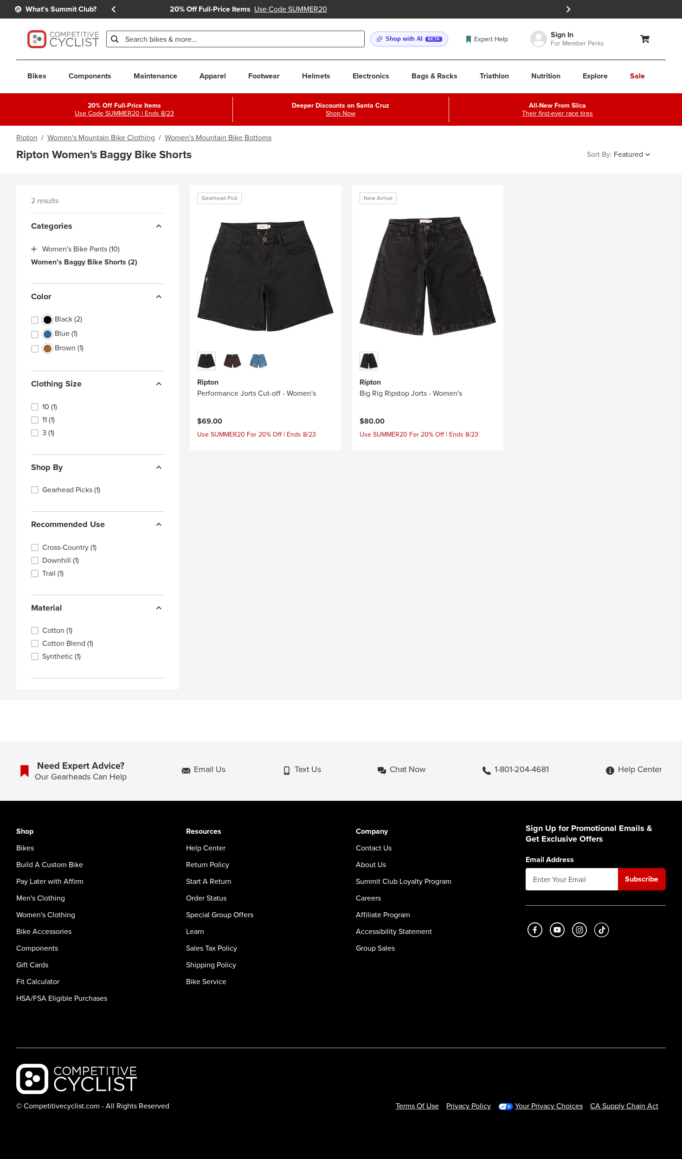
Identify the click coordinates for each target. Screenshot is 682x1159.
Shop (24, 832)
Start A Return (209, 881)
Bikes (25, 848)
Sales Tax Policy (211, 948)
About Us (371, 864)
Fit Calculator (37, 981)
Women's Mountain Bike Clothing (101, 137)
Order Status (206, 898)
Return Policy (207, 864)
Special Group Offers (219, 915)
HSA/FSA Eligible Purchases (61, 998)
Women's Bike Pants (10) (81, 249)
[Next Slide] (568, 9)
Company (372, 832)
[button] (409, 39)
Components (37, 948)
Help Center (205, 848)
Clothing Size (56, 384)
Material (46, 608)
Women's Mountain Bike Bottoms (218, 137)
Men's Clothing (40, 898)
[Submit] (114, 39)
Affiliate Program (383, 915)
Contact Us (374, 848)
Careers (368, 898)
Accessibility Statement (394, 931)
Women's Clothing (45, 915)
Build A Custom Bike (49, 864)
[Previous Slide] (113, 9)
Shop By (47, 467)
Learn (195, 931)
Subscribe (641, 879)
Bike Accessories (43, 931)
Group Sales (375, 948)
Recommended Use (68, 524)
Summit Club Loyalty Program (403, 881)
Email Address (550, 859)
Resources (203, 832)
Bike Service (206, 981)
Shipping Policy (211, 965)
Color (41, 296)
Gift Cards (32, 965)
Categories (51, 226)
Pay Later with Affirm (50, 881)
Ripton (27, 137)
